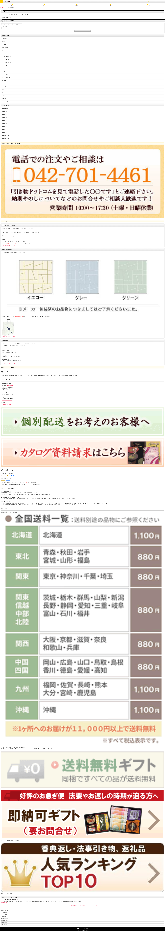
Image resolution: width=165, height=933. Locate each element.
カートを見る (4, 912)
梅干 (2, 50)
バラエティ (4, 41)
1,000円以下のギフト (6, 108)
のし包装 (44, 5)
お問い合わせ (4, 924)
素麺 (2, 83)
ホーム (12, 5)
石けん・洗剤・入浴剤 (6, 62)
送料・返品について (89, 905)
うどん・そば (4, 86)
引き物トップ (3, 7)
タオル (3, 68)
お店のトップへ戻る (5, 910)
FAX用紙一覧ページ (7, 400)
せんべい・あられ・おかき (7, 56)
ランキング (110, 5)
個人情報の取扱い (5, 920)
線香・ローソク (5, 101)
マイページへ (4, 914)
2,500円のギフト (5, 117)
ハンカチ (3, 71)
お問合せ (96, 905)
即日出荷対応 (4, 38)
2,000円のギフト (5, 114)
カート (149, 2)
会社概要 (68, 905)
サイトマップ (4, 922)
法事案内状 (4, 98)
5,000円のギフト (5, 129)
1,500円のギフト (5, 111)
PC (87, 928)
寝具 (2, 92)
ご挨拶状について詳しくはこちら (8, 363)
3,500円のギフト (5, 123)
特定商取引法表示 (5, 918)
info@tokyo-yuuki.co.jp (7, 404)
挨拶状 (76, 5)
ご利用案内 (3, 916)
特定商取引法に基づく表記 (77, 905)
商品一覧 (148, 5)
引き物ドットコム (10, 1)
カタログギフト (5, 74)
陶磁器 (3, 89)
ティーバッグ (4, 65)
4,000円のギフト (5, 126)
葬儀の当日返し (4, 902)
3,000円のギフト (5, 120)
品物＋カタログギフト (6, 77)
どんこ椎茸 (4, 80)
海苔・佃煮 (4, 44)
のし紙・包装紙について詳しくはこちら (10, 245)
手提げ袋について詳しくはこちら (8, 336)
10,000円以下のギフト (6, 135)
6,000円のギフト (5, 132)
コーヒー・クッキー (6, 59)
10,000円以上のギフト (6, 138)
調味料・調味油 (5, 47)
